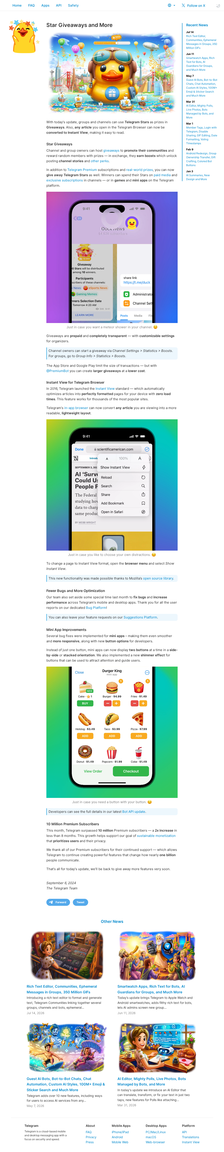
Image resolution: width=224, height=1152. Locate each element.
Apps (45, 5)
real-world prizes (139, 170)
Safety (73, 5)
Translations (190, 1137)
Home (17, 5)
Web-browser (155, 1142)
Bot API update (133, 812)
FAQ (31, 5)
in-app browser (76, 408)
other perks (100, 161)
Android (117, 1137)
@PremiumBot (57, 371)
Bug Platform (96, 608)
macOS (151, 1137)
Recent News (197, 25)
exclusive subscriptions (64, 180)
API (58, 5)
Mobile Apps (121, 1125)
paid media (162, 175)
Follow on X (195, 6)
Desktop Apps (156, 1125)
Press (90, 1142)
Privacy (91, 1137)
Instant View (105, 388)
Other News (112, 921)
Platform (188, 1125)
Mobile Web (120, 1142)
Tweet (80, 902)
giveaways (111, 150)
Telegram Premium (82, 170)
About (90, 1125)
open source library (158, 578)
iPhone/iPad (120, 1132)
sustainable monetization (156, 836)
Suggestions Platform (140, 617)
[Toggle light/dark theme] (218, 5)
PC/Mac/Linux (156, 1132)
